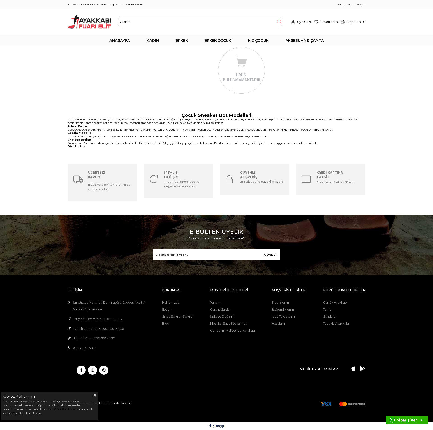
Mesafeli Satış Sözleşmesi (228, 323)
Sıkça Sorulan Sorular (177, 316)
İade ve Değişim (222, 316)
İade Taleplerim (283, 316)
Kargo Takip (345, 4)
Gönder (270, 254)
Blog (165, 323)
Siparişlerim (280, 302)
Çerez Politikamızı (65, 409)
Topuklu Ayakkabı (336, 323)
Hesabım (278, 323)
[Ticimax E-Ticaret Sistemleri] (217, 426)
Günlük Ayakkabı (335, 302)
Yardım (215, 302)
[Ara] (279, 22)
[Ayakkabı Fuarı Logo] (89, 22)
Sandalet (329, 316)
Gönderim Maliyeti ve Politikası (232, 330)
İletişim (360, 4)
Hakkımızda (171, 302)
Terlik (327, 309)
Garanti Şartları (220, 309)
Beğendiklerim (283, 309)
